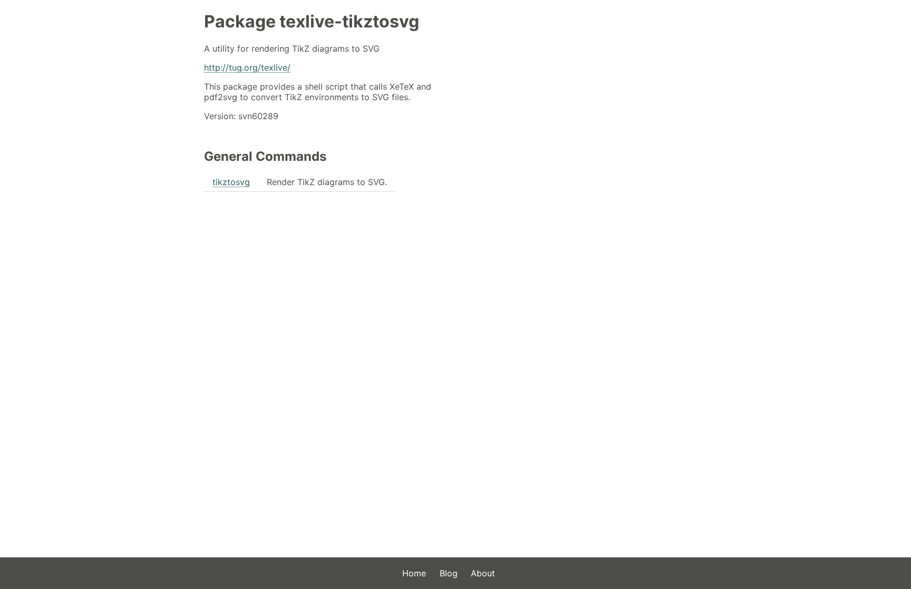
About (483, 573)
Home (414, 573)
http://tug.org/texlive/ (247, 67)
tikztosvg (231, 182)
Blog (449, 573)
